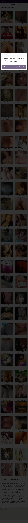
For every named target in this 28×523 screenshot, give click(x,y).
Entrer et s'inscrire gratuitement (14, 67)
